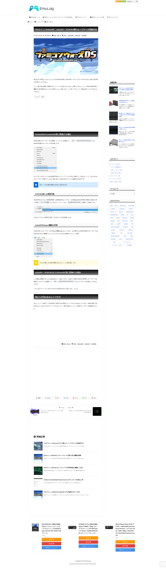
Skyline (113, 233)
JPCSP (112, 218)
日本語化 (129, 245)
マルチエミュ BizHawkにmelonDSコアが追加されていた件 (62, 492)
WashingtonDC (115, 236)
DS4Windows (114, 215)
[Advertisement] (66, 114)
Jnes (132, 215)
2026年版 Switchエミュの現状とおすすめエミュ (126, 101)
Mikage (112, 221)
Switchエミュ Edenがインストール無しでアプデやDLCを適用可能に (127, 114)
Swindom (130, 233)
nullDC (119, 224)
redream (121, 230)
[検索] (137, 1)
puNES (113, 230)
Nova (112, 224)
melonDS (77, 35)
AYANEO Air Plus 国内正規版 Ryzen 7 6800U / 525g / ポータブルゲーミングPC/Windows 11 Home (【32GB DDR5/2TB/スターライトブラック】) (88, 528)
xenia (120, 239)
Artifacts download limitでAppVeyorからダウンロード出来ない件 (63, 480)
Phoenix (125, 227)
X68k (131, 236)
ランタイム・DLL (116, 245)
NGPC (132, 221)
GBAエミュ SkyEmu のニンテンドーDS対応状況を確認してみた (63, 467)
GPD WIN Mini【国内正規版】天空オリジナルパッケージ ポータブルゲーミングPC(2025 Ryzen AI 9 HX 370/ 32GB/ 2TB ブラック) (51, 528)
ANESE (113, 209)
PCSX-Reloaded (115, 227)
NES (118, 221)
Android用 (131, 205)
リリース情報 (116, 167)
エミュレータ (39, 22)
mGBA (132, 218)
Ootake (126, 224)
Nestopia (125, 221)
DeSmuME (71, 35)
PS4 (132, 227)
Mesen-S (125, 218)
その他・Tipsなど (115, 182)
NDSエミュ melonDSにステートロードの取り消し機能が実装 (62, 455)
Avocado (121, 209)
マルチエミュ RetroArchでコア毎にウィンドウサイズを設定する (64, 443)
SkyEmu (130, 230)
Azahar (131, 209)
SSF (121, 233)
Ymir (114, 242)
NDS (65, 35)
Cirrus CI (113, 212)
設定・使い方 (49, 22)
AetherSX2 (123, 205)
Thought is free (92, 563)
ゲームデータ (127, 242)
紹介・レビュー (116, 170)
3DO (111, 205)
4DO (116, 205)
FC (127, 215)
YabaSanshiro (129, 239)
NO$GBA (84, 35)
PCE (132, 224)
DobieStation (129, 212)
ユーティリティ (114, 176)
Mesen (118, 218)
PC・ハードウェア (115, 179)
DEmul (121, 212)
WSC (125, 236)
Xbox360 (113, 239)
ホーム (31, 22)
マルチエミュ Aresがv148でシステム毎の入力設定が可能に (126, 88)
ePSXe (122, 215)
